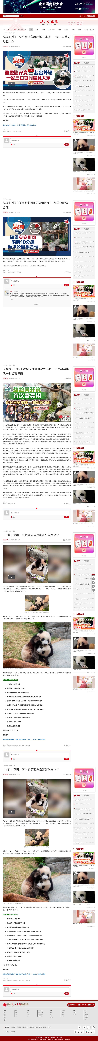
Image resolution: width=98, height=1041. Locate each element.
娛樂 (51, 1015)
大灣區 (5, 1015)
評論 (66, 144)
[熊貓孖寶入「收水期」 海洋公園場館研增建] (84, 183)
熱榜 (78, 63)
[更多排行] (75, 63)
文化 (51, 1012)
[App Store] (79, 1031)
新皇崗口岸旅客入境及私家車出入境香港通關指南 (84, 91)
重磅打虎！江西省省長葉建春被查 (83, 71)
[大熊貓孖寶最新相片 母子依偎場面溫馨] (84, 164)
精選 (16, 1015)
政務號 (63, 1012)
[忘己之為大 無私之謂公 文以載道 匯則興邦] (76, 23)
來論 (28, 1014)
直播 (16, 1014)
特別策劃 (74, 1014)
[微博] (64, 131)
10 (74, 109)
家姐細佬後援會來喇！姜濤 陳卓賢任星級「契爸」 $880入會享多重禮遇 (24, 739)
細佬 (20, 745)
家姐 (17, 745)
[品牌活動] (79, 1005)
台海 (4, 1017)
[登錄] (80, 16)
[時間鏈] (82, 63)
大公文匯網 (5, 33)
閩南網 (44, 1027)
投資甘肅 (13, 1031)
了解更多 (84, 57)
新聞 (10, 33)
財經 (4, 1020)
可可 (15, 272)
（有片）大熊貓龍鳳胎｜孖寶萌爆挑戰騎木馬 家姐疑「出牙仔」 (83, 153)
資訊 (86, 1010)
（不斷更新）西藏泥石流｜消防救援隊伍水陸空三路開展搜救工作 (84, 67)
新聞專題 (74, 1012)
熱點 (16, 1012)
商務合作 (53, 1037)
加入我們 (59, 1037)
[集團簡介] (69, 1005)
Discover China (41, 1012)
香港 (14, 33)
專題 (74, 1010)
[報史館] (89, 1005)
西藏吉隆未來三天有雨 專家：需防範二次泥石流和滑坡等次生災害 (84, 101)
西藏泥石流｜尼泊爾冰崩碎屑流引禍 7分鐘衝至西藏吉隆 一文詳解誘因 (84, 76)
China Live (40, 1014)
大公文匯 (49, 22)
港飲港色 (51, 1017)
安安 (12, 272)
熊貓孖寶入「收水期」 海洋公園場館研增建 (83, 191)
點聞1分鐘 (9, 131)
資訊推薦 (86, 1014)
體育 (51, 1014)
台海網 (49, 1027)
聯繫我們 (47, 1037)
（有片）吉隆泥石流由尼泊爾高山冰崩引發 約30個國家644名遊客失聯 (84, 86)
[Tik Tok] (89, 1027)
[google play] (90, 1031)
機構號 (63, 1015)
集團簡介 (73, 1005)
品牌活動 (83, 1005)
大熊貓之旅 (27, 745)
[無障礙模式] (84, 16)
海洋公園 (15, 131)
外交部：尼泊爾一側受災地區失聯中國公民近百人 (84, 96)
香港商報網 (13, 1027)
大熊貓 (19, 131)
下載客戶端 (91, 15)
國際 (4, 1019)
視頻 (10, 199)
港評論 (28, 1015)
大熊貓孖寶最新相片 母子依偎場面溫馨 (82, 171)
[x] (70, 131)
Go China (40, 1010)
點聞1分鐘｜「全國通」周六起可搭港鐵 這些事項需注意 (19, 125)
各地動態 (86, 1015)
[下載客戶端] (87, 16)
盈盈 (23, 745)
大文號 (63, 1010)
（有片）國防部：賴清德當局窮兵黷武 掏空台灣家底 (84, 105)
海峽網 (40, 1027)
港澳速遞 (86, 1017)
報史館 (92, 1005)
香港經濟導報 (25, 1027)
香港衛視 (19, 1027)
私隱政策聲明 (39, 1037)
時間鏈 (86, 63)
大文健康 (86, 1019)
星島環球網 (31, 1027)
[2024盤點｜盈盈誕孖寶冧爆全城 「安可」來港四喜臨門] (84, 125)
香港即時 (5, 46)
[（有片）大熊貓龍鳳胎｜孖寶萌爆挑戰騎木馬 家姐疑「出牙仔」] (84, 145)
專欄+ (86, 1012)
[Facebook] (68, 131)
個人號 (63, 1014)
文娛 (51, 1010)
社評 (28, 1012)
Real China (40, 1015)
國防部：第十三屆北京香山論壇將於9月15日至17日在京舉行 (84, 110)
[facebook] (68, 272)
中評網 (36, 1027)
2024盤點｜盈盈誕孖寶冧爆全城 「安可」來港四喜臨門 (83, 133)
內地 (4, 1014)
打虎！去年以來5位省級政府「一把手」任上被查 (84, 81)
